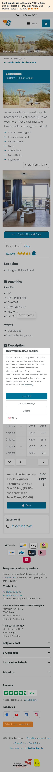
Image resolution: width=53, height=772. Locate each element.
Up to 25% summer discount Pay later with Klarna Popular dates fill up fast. (23, 6)
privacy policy (27, 385)
